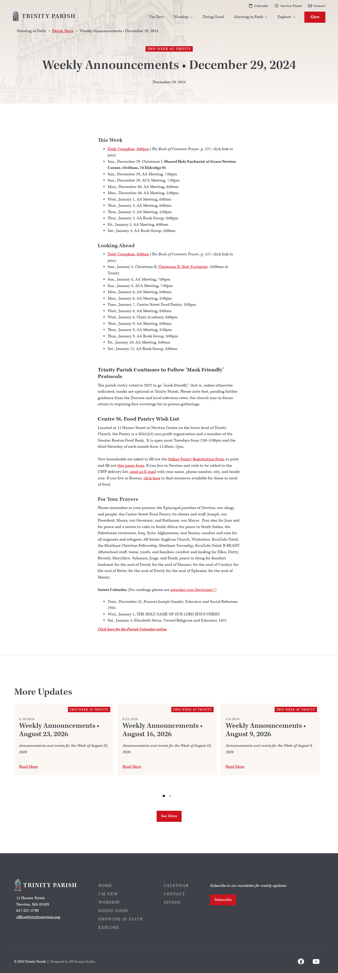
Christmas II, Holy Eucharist (183, 266)
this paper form (130, 465)
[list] (167, 751)
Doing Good (213, 17)
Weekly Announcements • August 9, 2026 (266, 730)
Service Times (291, 5)
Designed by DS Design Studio (72, 961)
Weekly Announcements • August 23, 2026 (59, 730)
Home (105, 885)
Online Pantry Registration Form (196, 459)
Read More (28, 766)
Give (315, 17)
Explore (108, 927)
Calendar (261, 5)
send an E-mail (143, 471)
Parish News (62, 31)
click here (152, 478)
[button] (183, 17)
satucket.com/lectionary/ (192, 589)
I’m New (156, 17)
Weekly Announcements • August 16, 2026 (162, 730)
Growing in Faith (120, 919)
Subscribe (223, 899)
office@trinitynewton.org (38, 917)
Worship (109, 902)
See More (169, 816)
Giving (172, 902)
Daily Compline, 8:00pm (128, 149)
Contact (319, 5)
